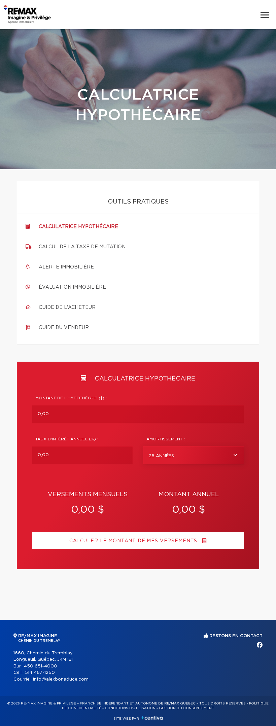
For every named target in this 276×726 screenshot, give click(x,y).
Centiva (152, 718)
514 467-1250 (40, 672)
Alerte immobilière (66, 267)
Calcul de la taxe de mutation (82, 247)
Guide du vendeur (64, 327)
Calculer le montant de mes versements (134, 541)
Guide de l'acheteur (67, 307)
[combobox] (193, 455)
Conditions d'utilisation (130, 708)
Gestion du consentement (186, 708)
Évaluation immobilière (72, 287)
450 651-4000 (40, 666)
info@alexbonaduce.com (61, 679)
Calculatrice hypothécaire (78, 226)
